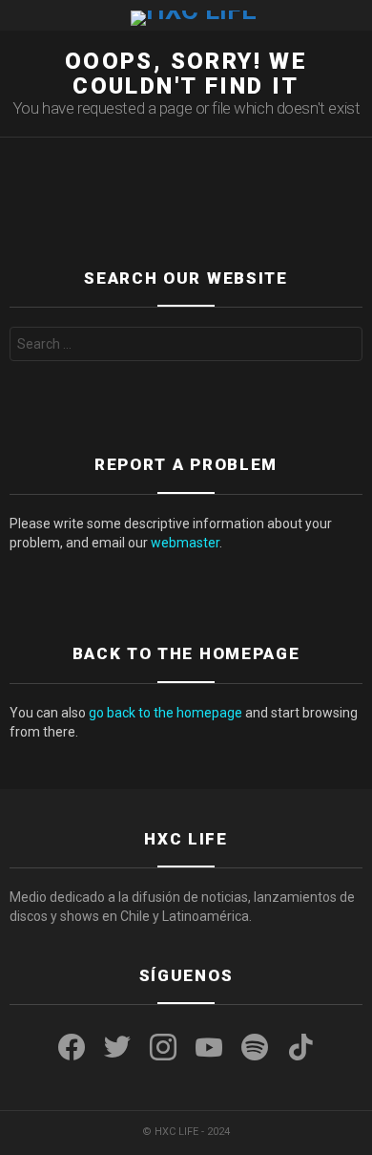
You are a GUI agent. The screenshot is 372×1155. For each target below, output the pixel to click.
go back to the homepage (165, 712)
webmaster (185, 542)
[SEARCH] (354, 15)
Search (343, 346)
